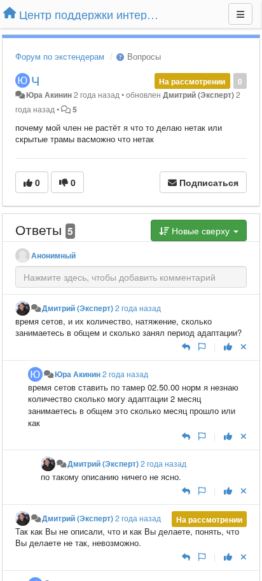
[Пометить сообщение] (201, 346)
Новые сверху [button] (200, 230)
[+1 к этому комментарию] (228, 346)
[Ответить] (186, 346)
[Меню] (240, 14)
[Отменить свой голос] (243, 346)
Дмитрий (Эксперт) (198, 94)
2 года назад (138, 308)
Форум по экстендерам (59, 56)
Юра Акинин (49, 94)
